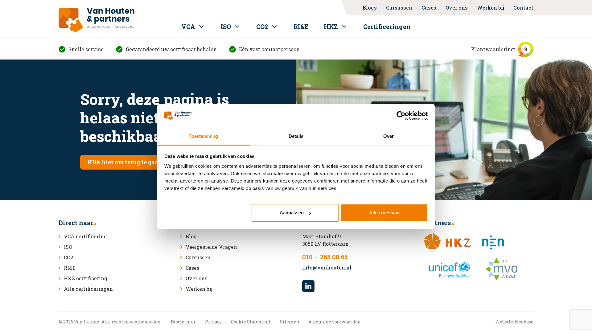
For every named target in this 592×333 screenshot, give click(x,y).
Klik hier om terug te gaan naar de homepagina (155, 162)
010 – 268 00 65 (325, 257)
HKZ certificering (85, 278)
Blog (191, 236)
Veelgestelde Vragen (211, 247)
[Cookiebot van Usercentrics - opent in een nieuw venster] (401, 116)
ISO (225, 27)
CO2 (262, 27)
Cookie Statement (251, 322)
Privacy (213, 322)
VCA (188, 27)
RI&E (301, 27)
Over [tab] (388, 136)
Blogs (370, 7)
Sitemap (289, 322)
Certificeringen (387, 27)
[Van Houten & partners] (96, 20)
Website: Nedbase (514, 322)
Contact (523, 7)
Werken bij (490, 7)
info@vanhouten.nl (327, 267)
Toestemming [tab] (203, 136)
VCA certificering (85, 236)
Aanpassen (292, 212)
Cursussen (399, 7)
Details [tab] (296, 136)
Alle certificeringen (88, 289)
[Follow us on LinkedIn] (308, 286)
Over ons (457, 7)
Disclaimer (183, 322)
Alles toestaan (384, 212)
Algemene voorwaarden (334, 322)
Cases (428, 7)
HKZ (331, 27)
